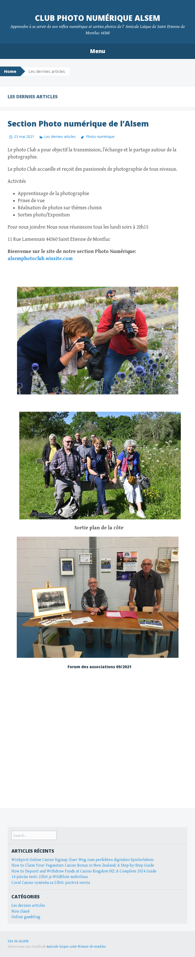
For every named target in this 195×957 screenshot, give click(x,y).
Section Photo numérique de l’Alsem (78, 123)
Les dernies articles (60, 136)
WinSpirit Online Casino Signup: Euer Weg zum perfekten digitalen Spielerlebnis (82, 859)
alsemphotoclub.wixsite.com (40, 259)
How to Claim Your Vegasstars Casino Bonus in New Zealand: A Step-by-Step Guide (82, 865)
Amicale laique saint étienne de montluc (76, 947)
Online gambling (25, 917)
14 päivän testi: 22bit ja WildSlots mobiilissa (49, 876)
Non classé (20, 911)
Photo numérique (100, 136)
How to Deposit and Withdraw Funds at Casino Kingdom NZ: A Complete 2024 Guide (83, 871)
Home (10, 71)
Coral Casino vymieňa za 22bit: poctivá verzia (50, 882)
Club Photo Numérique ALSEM (97, 18)
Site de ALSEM (18, 941)
